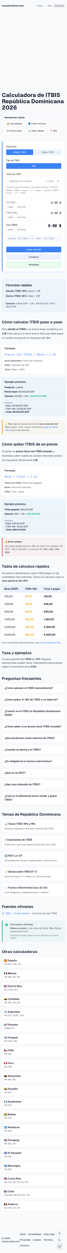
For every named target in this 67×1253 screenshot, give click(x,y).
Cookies (37, 1240)
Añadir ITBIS (19, 152)
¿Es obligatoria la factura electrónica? (28, 761)
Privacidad (25, 1240)
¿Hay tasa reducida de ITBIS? (22, 784)
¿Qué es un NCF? (15, 772)
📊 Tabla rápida (36, 131)
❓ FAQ (53, 131)
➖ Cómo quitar (14, 131)
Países (39, 6)
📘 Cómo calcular (37, 123)
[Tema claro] (59, 1233)
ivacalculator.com (13, 5)
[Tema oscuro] (59, 1240)
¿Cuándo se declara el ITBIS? (23, 749)
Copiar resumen (34, 249)
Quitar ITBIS (48, 152)
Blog (50, 6)
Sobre (23, 1234)
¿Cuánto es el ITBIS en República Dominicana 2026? (32, 713)
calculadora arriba (51, 642)
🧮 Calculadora (14, 123)
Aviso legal (49, 1234)
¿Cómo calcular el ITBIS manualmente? (29, 688)
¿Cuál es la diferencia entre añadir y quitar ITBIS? (31, 798)
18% (34, 166)
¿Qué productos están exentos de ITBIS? (30, 738)
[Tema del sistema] (59, 1246)
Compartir (34, 257)
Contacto (24, 1245)
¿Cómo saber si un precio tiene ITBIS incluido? (33, 726)
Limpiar (50, 181)
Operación (11, 146)
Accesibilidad (34, 1234)
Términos (48, 1240)
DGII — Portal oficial (17, 913)
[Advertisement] (33, 46)
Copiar (10, 207)
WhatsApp (34, 264)
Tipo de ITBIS (13, 160)
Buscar (60, 6)
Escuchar (21, 207)
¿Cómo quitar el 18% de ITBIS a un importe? (31, 699)
